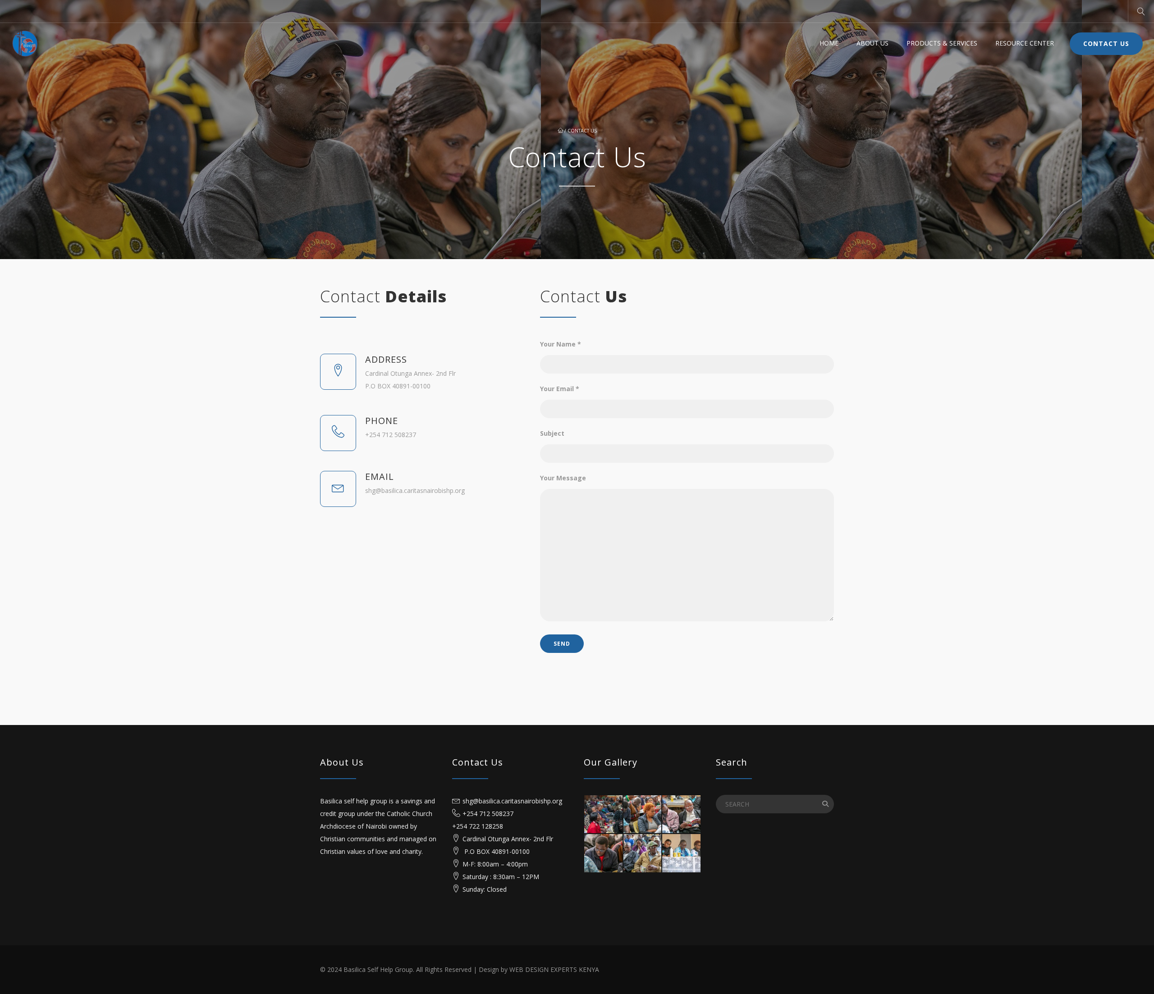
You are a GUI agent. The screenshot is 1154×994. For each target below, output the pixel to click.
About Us (872, 43)
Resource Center (1024, 43)
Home (829, 43)
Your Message (563, 478)
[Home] (25, 43)
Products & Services (942, 43)
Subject (552, 433)
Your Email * (559, 388)
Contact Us (1106, 43)
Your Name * (560, 344)
